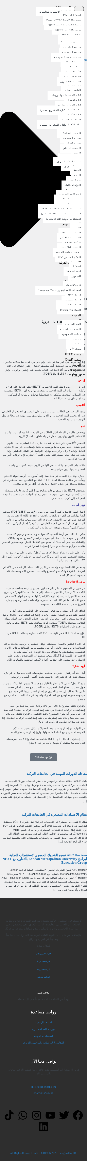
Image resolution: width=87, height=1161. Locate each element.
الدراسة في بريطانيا (43, 954)
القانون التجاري (72, 90)
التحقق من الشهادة (70, 329)
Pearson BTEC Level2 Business (63, 20)
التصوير (77, 227)
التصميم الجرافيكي (70, 133)
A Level (76, 266)
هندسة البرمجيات (71, 52)
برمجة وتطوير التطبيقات (67, 57)
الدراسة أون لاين (43, 977)
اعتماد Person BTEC (70, 305)
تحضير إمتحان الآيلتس (69, 199)
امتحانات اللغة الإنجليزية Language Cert (59, 290)
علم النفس (75, 180)
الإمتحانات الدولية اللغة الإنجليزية (63, 218)
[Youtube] (50, 1115)
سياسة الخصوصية (71, 334)
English (76, 370)
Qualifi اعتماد (73, 285)
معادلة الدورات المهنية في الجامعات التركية (57, 774)
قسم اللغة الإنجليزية (70, 194)
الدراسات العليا (73, 185)
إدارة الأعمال (74, 100)
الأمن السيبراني (72, 71)
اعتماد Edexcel (73, 300)
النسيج (77, 153)
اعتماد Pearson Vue (70, 309)
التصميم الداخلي (72, 148)
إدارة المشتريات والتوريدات (66, 95)
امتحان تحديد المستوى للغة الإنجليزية (61, 213)
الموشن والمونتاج (71, 232)
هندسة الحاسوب (72, 47)
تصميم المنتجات (72, 138)
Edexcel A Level (72, 15)
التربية (77, 175)
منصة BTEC (73, 354)
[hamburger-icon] (79, 9)
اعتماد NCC (74, 295)
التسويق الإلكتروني (70, 81)
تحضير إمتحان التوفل (69, 203)
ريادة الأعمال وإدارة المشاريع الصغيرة (60, 110)
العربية (77, 364)
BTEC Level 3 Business (68, 30)
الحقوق (77, 170)
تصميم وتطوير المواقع (68, 252)
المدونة (76, 315)
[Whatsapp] (23, 1115)
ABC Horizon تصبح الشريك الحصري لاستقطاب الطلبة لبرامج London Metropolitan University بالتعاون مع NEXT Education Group (44, 858)
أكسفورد (76, 276)
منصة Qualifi (73, 359)
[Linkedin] (43, 1126)
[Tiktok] (9, 1115)
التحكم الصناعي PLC (69, 257)
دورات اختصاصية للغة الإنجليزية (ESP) (61, 208)
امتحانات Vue (74, 271)
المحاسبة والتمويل (71, 119)
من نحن (76, 339)
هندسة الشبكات (72, 62)
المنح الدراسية (73, 324)
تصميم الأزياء (74, 143)
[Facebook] (78, 1115)
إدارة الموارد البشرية (69, 105)
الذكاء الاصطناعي (71, 76)
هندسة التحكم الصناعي (68, 161)
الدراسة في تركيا (43, 961)
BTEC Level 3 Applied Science (64, 25)
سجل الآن (75, 348)
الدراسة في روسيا (44, 969)
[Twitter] (64, 1115)
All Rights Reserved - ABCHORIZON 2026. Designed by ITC (43, 1152)
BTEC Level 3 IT (71, 35)
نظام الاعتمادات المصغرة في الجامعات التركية (54, 814)
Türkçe (76, 375)
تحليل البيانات (73, 66)
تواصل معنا (75, 344)
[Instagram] (37, 1115)
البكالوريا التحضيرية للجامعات (55, 11)
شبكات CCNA (73, 242)
